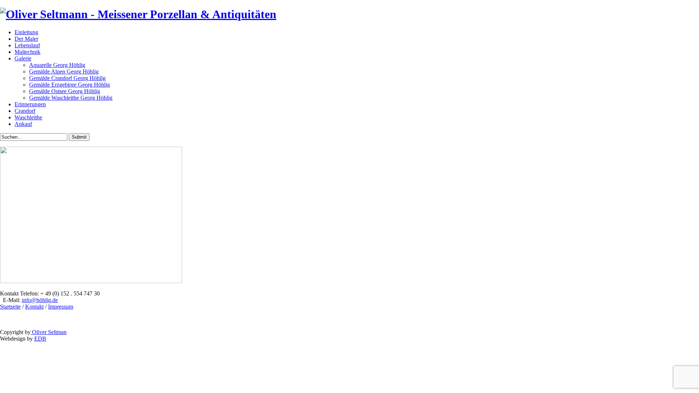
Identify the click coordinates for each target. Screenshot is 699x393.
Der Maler (26, 39)
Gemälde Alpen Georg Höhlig (64, 71)
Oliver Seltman (49, 332)
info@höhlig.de (40, 300)
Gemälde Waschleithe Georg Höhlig (70, 98)
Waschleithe (28, 117)
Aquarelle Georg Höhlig (57, 65)
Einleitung (26, 32)
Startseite (10, 306)
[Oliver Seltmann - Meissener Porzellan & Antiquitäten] (138, 14)
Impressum (60, 306)
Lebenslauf (27, 45)
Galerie (23, 58)
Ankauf (23, 124)
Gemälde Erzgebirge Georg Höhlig (69, 85)
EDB (40, 339)
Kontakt (34, 306)
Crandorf (25, 111)
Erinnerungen (30, 104)
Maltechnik (27, 52)
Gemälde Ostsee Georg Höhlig (64, 91)
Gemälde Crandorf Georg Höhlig (67, 78)
